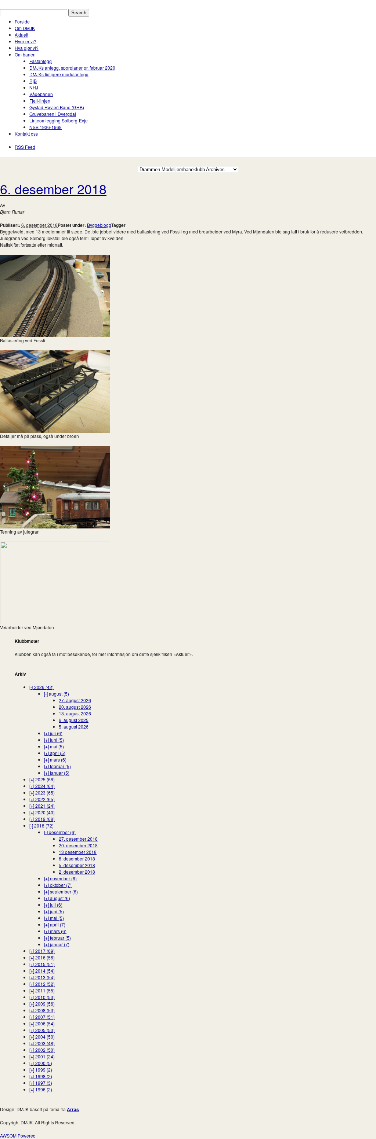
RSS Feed (25, 147)
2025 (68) (42, 779)
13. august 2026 (75, 713)
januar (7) (56, 944)
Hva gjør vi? (27, 48)
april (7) (54, 924)
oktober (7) (58, 885)
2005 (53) (42, 1030)
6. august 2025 (73, 720)
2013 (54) (42, 977)
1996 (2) (40, 1089)
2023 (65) (42, 792)
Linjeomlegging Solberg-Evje (58, 120)
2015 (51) (42, 964)
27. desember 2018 (78, 839)
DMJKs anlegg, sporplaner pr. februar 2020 (72, 67)
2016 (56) (42, 957)
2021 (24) (42, 806)
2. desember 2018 (77, 872)
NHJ (33, 87)
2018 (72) (41, 825)
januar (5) (56, 773)
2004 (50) (42, 1036)
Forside (22, 21)
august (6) (57, 898)
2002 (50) (42, 1050)
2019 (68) (42, 819)
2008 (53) (42, 1010)
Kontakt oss (26, 133)
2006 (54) (42, 1023)
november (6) (60, 878)
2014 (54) (42, 970)
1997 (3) (40, 1083)
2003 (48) (42, 1043)
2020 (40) (42, 812)
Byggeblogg (99, 225)
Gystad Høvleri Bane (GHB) (56, 107)
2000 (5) (40, 1063)
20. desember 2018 (78, 845)
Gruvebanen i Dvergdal (52, 114)
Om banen (25, 54)
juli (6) (53, 733)
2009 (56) (42, 1003)
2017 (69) (42, 951)
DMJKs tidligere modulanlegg (58, 74)
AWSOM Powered (18, 1135)
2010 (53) (42, 997)
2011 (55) (42, 990)
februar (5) (57, 766)
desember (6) (60, 832)
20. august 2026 (75, 707)
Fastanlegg (40, 61)
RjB (33, 81)
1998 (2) (40, 1076)
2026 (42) (41, 687)
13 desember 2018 (78, 852)
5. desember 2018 (77, 865)
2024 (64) (42, 786)
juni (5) (54, 740)
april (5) (54, 753)
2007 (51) (42, 1017)
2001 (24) (42, 1056)
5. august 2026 (73, 726)
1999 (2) (40, 1069)
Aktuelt (21, 35)
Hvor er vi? (25, 41)
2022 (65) (42, 799)
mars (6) (55, 759)
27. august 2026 (75, 700)
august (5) (56, 693)
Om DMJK (25, 28)
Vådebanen (41, 94)
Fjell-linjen (39, 100)
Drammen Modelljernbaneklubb (32, 3)
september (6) (61, 891)
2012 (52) (42, 984)
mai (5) (54, 746)
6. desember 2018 (53, 188)
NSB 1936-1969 (45, 127)
